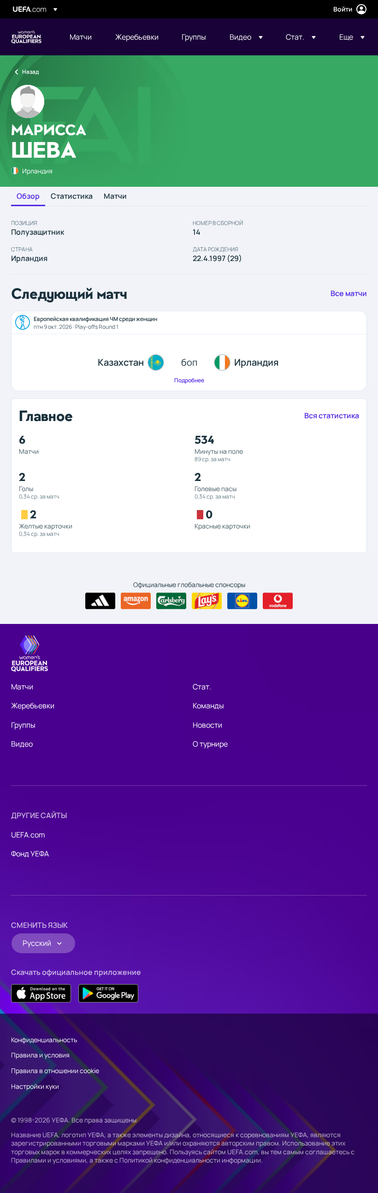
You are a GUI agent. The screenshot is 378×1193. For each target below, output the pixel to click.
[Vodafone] (278, 601)
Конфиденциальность (44, 1039)
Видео (22, 744)
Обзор (28, 196)
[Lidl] (242, 601)
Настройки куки (35, 1086)
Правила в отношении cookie (55, 1070)
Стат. (202, 687)
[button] (246, 37)
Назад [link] (30, 72)
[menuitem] (81, 37)
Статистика (72, 196)
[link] (81, 37)
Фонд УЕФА (30, 854)
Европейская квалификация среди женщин (26, 37)
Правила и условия (40, 1055)
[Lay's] (207, 601)
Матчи (115, 196)
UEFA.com (28, 835)
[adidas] (100, 601)
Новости (207, 725)
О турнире (210, 744)
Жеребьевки (32, 705)
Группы (23, 725)
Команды (208, 705)
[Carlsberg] (171, 601)
